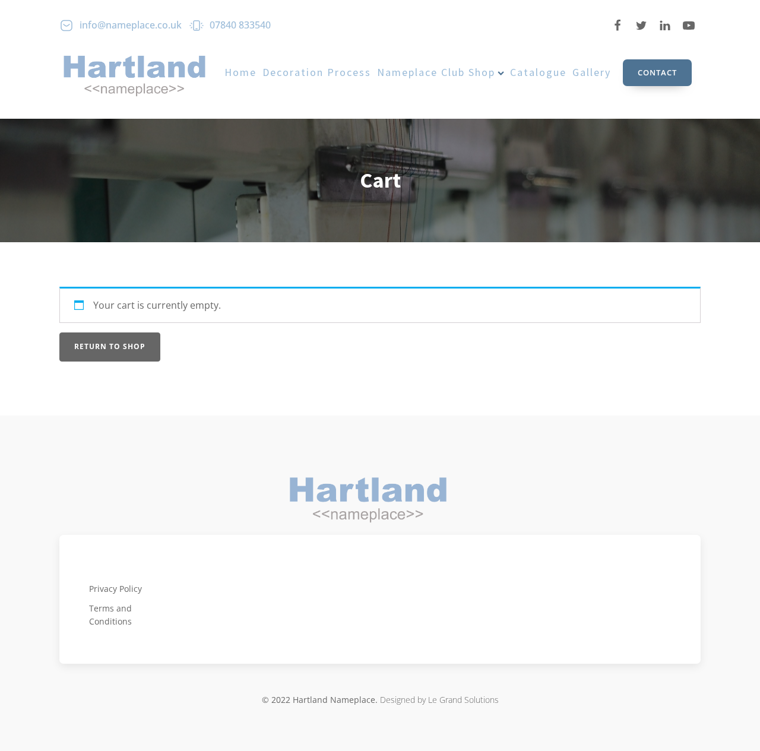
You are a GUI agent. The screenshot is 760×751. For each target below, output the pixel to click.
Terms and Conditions (110, 615)
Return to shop (109, 346)
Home (240, 72)
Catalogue (538, 72)
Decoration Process (316, 72)
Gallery (591, 72)
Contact (657, 72)
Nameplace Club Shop (436, 72)
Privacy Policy (115, 588)
